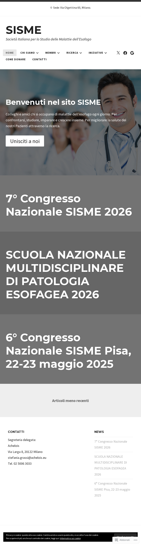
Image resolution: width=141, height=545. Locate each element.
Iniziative (96, 52)
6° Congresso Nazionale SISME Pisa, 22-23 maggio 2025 (68, 351)
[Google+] (132, 52)
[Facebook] (125, 52)
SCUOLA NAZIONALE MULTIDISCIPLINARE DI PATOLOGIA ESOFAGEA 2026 (66, 274)
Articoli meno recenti (70, 400)
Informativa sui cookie (70, 538)
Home (10, 52)
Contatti (39, 59)
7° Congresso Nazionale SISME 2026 (69, 205)
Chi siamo (27, 52)
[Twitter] (118, 52)
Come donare (16, 59)
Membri (50, 52)
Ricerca (72, 52)
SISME (23, 30)
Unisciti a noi (25, 140)
